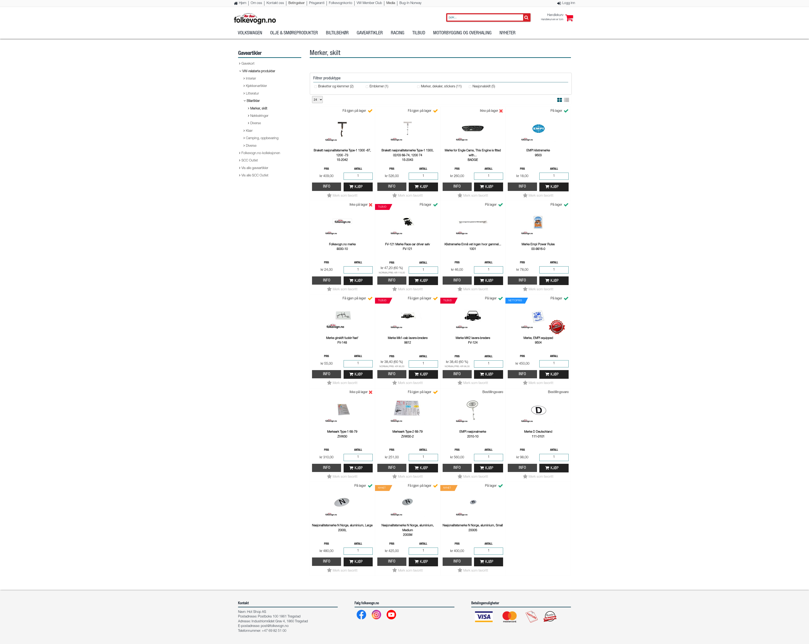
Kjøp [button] (359, 187)
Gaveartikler (370, 33)
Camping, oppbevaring (262, 138)
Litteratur (252, 94)
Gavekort (247, 64)
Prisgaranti (316, 3)
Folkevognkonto (340, 3)
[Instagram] (377, 615)
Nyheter (508, 33)
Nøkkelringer (259, 116)
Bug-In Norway (410, 3)
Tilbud (418, 33)
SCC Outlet (249, 161)
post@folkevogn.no (275, 626)
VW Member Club (369, 3)
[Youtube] (391, 615)
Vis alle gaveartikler (254, 168)
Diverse (255, 123)
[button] (557, 17)
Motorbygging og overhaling (462, 33)
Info (326, 187)
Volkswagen (250, 33)
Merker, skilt (258, 109)
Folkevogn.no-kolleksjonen (260, 153)
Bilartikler (253, 101)
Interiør (251, 79)
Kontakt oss (275, 3)
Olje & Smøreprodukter (294, 33)
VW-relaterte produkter (258, 71)
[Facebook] (362, 615)
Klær (249, 131)
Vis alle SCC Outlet (254, 175)
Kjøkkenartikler (256, 86)
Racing (397, 33)
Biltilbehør (337, 33)
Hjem (242, 3)
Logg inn (568, 3)
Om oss (256, 3)
